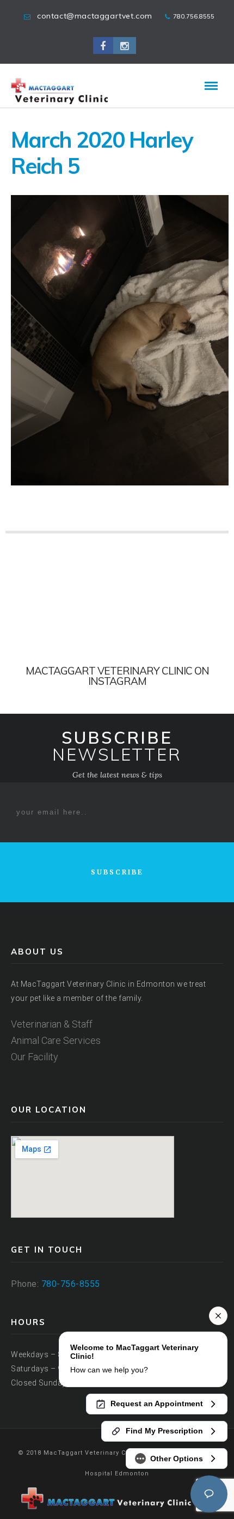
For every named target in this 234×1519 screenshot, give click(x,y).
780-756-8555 (70, 1284)
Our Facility (34, 1056)
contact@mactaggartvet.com (94, 16)
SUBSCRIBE (117, 872)
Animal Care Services (56, 1040)
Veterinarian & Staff (52, 1024)
